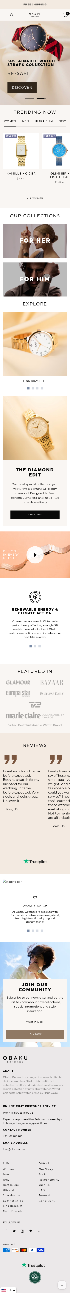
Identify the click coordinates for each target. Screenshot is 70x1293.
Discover (35, 514)
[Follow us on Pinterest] (31, 1231)
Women (10, 121)
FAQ (42, 1190)
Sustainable (11, 1195)
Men (25, 121)
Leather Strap (13, 1200)
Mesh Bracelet (13, 1211)
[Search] (11, 15)
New (6, 1180)
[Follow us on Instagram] (22, 1231)
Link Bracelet (13, 1206)
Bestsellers (11, 1185)
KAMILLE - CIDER (21, 173)
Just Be (44, 1185)
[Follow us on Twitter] (14, 1231)
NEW (62, 121)
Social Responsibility (49, 1177)
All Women (35, 198)
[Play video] (35, 554)
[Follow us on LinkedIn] (39, 1231)
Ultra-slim (44, 121)
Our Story (46, 1169)
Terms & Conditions (47, 1198)
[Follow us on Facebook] (6, 1231)
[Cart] (65, 15)
